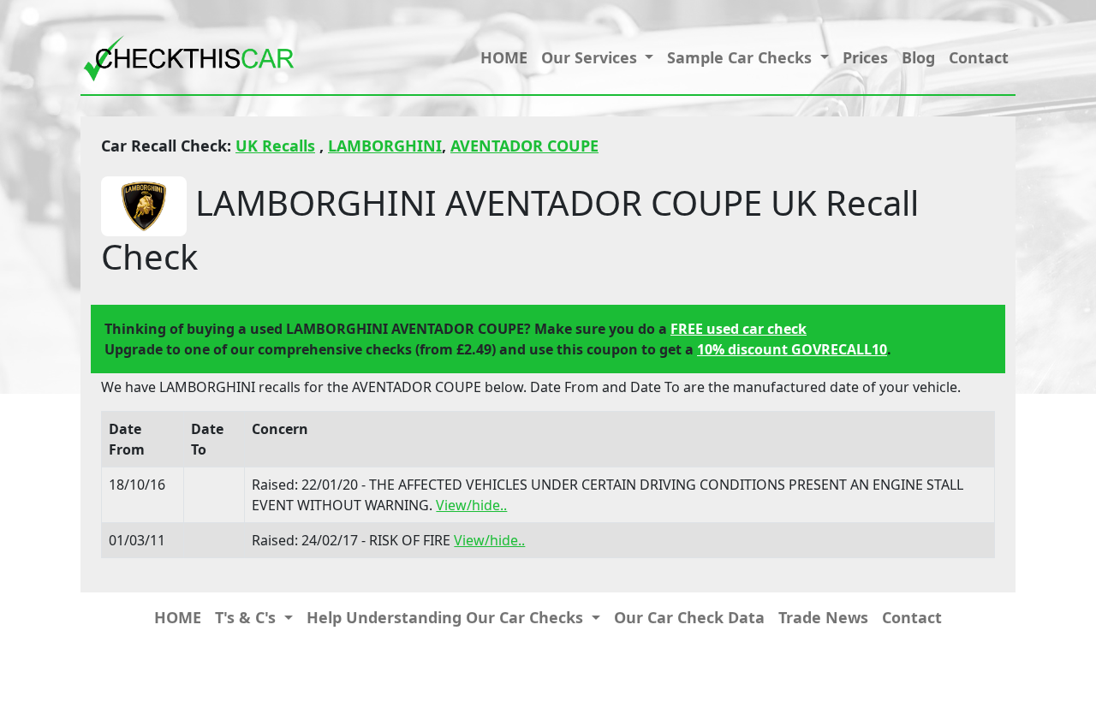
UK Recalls (275, 145)
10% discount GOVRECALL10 (792, 349)
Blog (918, 57)
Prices (865, 57)
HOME (503, 57)
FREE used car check (738, 328)
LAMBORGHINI (385, 145)
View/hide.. (471, 505)
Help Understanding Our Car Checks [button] (447, 617)
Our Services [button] (591, 57)
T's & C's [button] (247, 617)
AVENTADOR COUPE (524, 145)
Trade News (823, 617)
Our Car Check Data (689, 617)
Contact (979, 57)
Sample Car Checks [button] (741, 57)
